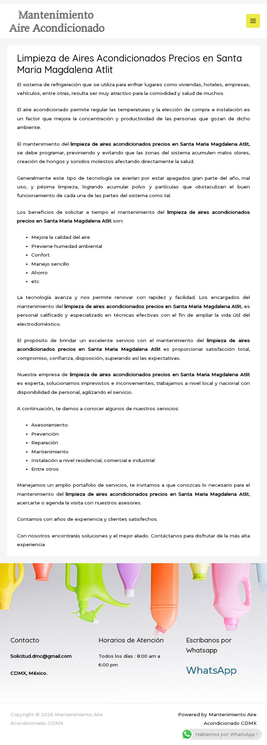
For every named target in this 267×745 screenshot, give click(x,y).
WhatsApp (211, 670)
